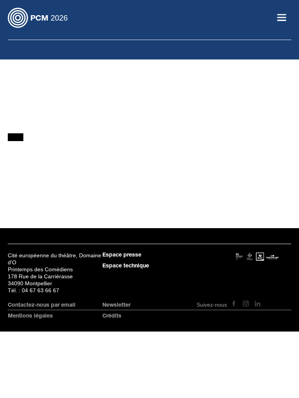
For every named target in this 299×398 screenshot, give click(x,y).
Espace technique (125, 266)
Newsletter (116, 305)
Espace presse (121, 255)
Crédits (111, 316)
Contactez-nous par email (42, 305)
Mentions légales (30, 316)
